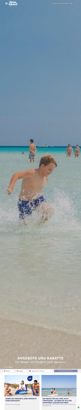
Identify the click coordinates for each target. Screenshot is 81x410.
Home (5, 367)
